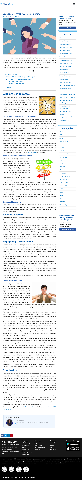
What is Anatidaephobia (66, 38)
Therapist (62, 201)
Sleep (61, 192)
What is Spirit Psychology (67, 97)
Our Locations (31, 477)
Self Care (62, 189)
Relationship (63, 186)
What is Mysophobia (65, 76)
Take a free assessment (68, 229)
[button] (73, 4)
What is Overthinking (65, 53)
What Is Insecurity (64, 120)
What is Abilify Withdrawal (67, 94)
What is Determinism (65, 63)
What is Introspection (65, 41)
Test (60, 198)
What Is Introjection (65, 111)
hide (32, 71)
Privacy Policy (5, 477)
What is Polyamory (65, 82)
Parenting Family (64, 179)
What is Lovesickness (65, 57)
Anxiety (61, 138)
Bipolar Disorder (64, 141)
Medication (62, 166)
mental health (32, 152)
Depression (62, 151)
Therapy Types (63, 205)
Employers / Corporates (41, 443)
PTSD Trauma (63, 182)
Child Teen (62, 147)
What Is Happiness (65, 50)
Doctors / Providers (40, 447)
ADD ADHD (62, 135)
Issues (61, 163)
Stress (61, 195)
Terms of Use (14, 477)
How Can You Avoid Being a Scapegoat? (19, 79)
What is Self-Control (65, 44)
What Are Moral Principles (67, 85)
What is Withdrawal (65, 66)
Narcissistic (62, 173)
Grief (60, 160)
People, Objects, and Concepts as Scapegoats (21, 77)
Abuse (61, 131)
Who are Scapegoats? (11, 74)
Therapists (38, 450)
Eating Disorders (64, 154)
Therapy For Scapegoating (15, 83)
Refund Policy (22, 477)
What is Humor (63, 69)
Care (60, 144)
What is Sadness (64, 73)
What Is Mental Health (66, 47)
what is (5, 16)
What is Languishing (65, 60)
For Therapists (63, 157)
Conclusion (8, 87)
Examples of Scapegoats (14, 81)
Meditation (62, 170)
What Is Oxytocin (64, 79)
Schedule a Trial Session (68, 28)
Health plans (38, 445)
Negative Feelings (64, 176)
